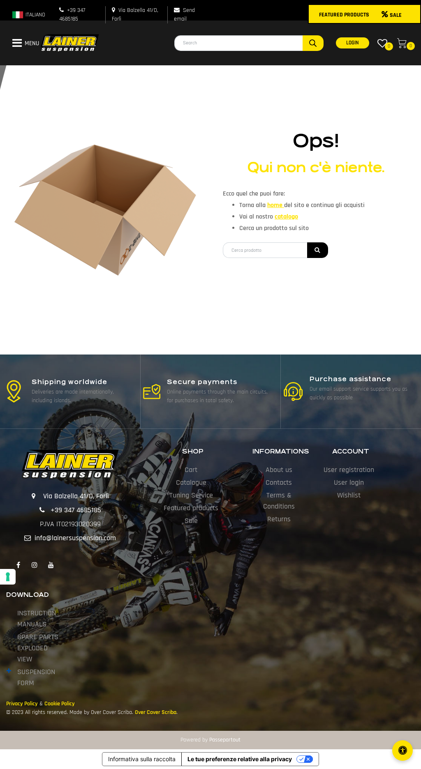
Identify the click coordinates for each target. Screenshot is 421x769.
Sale (191, 520)
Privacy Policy (22, 703)
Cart (191, 469)
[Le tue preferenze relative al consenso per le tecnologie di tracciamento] (8, 577)
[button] (313, 43)
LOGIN (352, 42)
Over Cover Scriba (155, 712)
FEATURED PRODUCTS (344, 14)
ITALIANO (34, 14)
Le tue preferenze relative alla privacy (239, 758)
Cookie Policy (59, 703)
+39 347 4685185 (76, 510)
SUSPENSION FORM (36, 677)
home (275, 205)
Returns (279, 519)
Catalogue (191, 482)
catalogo (286, 216)
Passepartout (225, 740)
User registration (349, 469)
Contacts (279, 482)
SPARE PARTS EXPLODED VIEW (37, 648)
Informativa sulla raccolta (142, 758)
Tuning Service (191, 495)
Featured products (191, 508)
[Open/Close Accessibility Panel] (402, 750)
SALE (396, 15)
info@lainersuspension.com (75, 538)
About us (279, 469)
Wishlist (349, 495)
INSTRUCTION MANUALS (36, 618)
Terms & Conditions (279, 500)
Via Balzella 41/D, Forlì (76, 496)
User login (349, 482)
